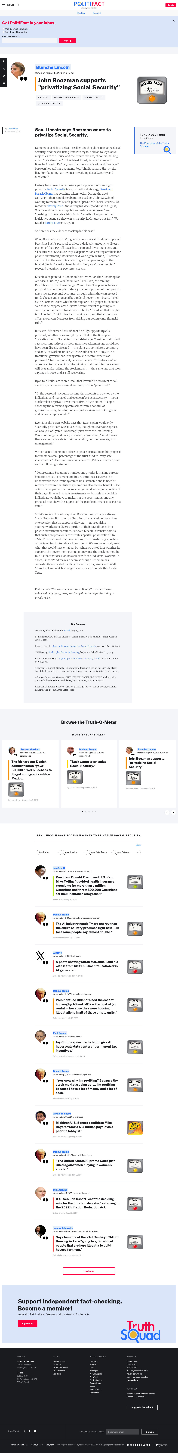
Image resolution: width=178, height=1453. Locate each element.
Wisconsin (94, 1392)
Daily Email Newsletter (16, 32)
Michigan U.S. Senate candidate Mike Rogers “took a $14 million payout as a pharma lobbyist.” (84, 1127)
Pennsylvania (95, 1383)
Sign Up (67, 40)
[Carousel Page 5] (95, 811)
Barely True (55, 206)
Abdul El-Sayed (62, 1113)
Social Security (56, 189)
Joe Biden (57, 1374)
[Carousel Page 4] (92, 811)
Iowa (92, 1367)
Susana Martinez (30, 749)
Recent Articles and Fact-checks (141, 1393)
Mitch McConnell (60, 1367)
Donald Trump (61, 914)
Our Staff (131, 1364)
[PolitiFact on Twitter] (24, 1431)
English (81, 13)
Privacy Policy (36, 1445)
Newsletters (132, 1380)
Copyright (50, 1445)
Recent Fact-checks (135, 1397)
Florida (93, 1364)
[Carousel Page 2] (85, 811)
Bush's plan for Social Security (63, 652)
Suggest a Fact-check (142, 1407)
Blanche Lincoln (53, 67)
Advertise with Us (134, 1374)
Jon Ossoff (59, 868)
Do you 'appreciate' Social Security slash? (79, 658)
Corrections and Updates (137, 1377)
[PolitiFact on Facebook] (29, 1431)
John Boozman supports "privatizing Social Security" (146, 763)
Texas (92, 1386)
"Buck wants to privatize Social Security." (88, 764)
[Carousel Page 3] (89, 811)
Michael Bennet (88, 749)
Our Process (132, 1361)
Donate (171, 5)
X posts (57, 952)
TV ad (67, 630)
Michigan (94, 1371)
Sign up (150, 1432)
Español (97, 13)
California (94, 1361)
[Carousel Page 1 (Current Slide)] (82, 811)
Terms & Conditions (19, 1445)
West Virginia (96, 1389)
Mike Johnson (59, 1371)
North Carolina (96, 1380)
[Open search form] (18, 5)
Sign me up (27, 1323)
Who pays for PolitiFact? (137, 1371)
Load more (89, 1271)
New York (94, 1377)
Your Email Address (11, 37)
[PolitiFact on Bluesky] (35, 1431)
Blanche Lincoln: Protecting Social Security (74, 646)
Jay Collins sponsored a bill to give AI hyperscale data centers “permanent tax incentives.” (86, 1046)
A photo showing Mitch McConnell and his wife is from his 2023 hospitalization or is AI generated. (87, 966)
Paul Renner (60, 1033)
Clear (138, 845)
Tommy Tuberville (63, 1228)
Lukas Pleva (13, 128)
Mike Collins (60, 1189)
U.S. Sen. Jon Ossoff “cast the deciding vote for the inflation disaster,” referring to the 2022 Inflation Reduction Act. (87, 1203)
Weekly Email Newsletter (17, 29)
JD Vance (57, 1364)
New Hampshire (96, 1374)
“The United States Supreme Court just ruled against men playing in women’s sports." (85, 1165)
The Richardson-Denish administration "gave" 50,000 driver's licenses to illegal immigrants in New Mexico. (31, 770)
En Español (131, 1367)
